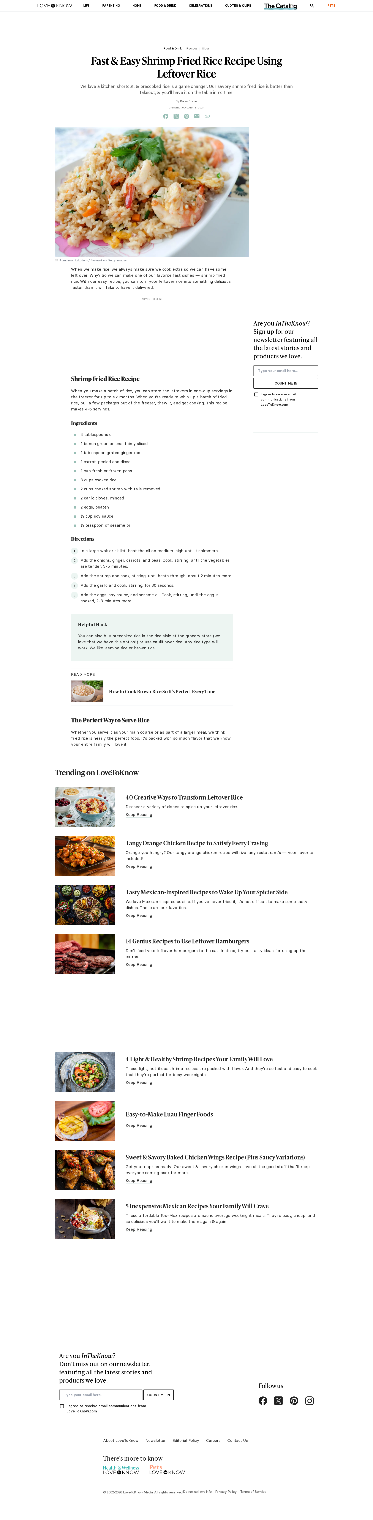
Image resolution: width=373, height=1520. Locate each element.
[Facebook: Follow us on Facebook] (263, 1400)
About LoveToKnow (121, 1440)
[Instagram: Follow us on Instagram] (309, 1400)
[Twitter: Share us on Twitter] (176, 116)
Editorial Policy (185, 1440)
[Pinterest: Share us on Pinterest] (186, 116)
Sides (206, 48)
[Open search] (312, 5)
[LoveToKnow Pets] (167, 1468)
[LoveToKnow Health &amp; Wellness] (121, 1468)
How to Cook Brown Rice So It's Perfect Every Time (162, 691)
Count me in (286, 383)
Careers (213, 1440)
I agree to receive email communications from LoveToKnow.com (278, 399)
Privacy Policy (226, 1491)
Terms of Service (253, 1491)
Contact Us (237, 1440)
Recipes (192, 48)
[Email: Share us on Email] (197, 116)
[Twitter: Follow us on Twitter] (278, 1400)
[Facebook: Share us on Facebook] (166, 116)
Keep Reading (139, 814)
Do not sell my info (197, 1491)
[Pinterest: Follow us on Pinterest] (294, 1400)
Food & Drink (173, 48)
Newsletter (155, 1440)
